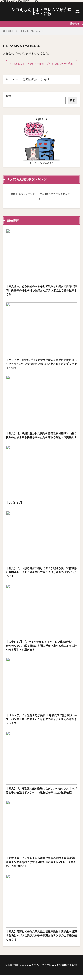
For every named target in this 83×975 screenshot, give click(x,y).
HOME (10, 30)
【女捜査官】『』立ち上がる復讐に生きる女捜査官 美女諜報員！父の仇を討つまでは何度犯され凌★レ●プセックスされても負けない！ (41, 861)
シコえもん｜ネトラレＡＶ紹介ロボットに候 (41, 11)
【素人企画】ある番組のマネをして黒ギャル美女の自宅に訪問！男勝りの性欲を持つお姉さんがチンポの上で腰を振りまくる (41, 290)
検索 (8, 95)
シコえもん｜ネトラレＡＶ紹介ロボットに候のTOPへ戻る (41, 63)
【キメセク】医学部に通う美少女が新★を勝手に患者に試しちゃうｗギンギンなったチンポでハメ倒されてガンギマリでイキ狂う (41, 363)
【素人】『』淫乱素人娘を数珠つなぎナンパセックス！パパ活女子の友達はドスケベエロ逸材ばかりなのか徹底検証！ (41, 790)
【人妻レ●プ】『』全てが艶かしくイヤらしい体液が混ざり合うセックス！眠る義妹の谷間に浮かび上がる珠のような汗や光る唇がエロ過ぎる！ (41, 645)
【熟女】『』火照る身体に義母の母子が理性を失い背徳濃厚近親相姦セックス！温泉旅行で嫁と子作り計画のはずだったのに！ (41, 572)
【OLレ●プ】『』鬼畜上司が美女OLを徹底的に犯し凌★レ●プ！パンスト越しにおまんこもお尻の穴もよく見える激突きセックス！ (41, 719)
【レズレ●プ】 (14, 502)
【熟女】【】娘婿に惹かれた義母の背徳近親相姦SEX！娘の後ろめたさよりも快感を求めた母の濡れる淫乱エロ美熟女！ (41, 435)
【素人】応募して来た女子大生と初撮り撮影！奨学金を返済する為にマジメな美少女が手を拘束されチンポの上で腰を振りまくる (41, 935)
